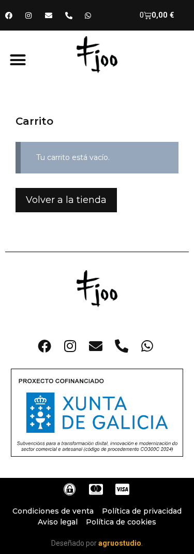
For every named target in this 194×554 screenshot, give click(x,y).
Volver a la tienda (66, 200)
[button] (18, 60)
